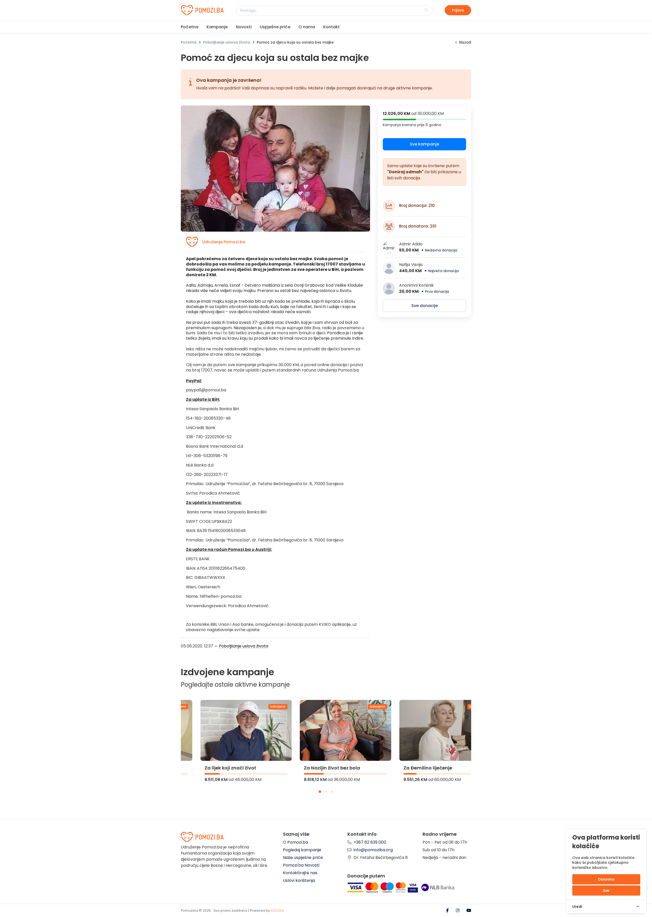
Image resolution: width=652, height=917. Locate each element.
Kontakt (331, 27)
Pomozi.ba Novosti (301, 865)
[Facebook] (448, 910)
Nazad (465, 42)
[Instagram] (458, 910)
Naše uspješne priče (303, 857)
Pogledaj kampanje (302, 850)
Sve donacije (424, 306)
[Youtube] (469, 910)
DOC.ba (277, 910)
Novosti (244, 27)
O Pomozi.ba (295, 842)
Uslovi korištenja (299, 880)
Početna (189, 27)
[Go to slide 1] (320, 791)
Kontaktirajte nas (300, 873)
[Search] (426, 10)
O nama (306, 27)
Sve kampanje (424, 144)
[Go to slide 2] (326, 791)
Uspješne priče (275, 27)
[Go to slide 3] (332, 791)
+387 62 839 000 (370, 842)
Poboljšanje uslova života (226, 42)
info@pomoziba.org (373, 850)
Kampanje (217, 27)
